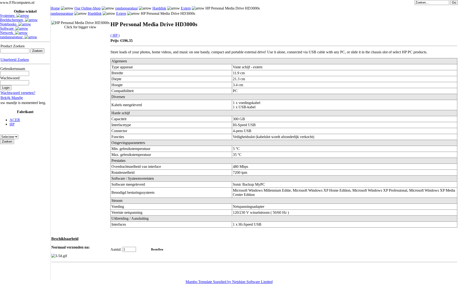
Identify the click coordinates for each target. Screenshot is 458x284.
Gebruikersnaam (12, 69)
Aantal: (115, 249)
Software (8, 28)
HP (12, 124)
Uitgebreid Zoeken (14, 60)
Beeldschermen (12, 20)
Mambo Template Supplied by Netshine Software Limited (229, 282)
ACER (15, 120)
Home (55, 8)
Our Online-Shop (87, 8)
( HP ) (115, 35)
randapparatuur (12, 37)
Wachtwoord (10, 78)
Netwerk (7, 33)
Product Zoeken (12, 46)
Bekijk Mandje (11, 98)
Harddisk (159, 8)
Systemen (8, 16)
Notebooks (9, 24)
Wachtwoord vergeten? (17, 93)
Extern (186, 8)
